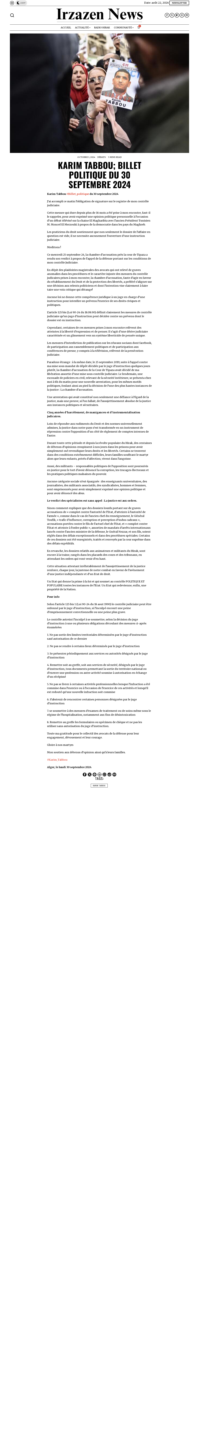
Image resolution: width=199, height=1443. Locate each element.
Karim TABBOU (99, 785)
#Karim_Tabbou (57, 759)
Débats (101, 157)
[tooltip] (167, 15)
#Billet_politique (77, 194)
